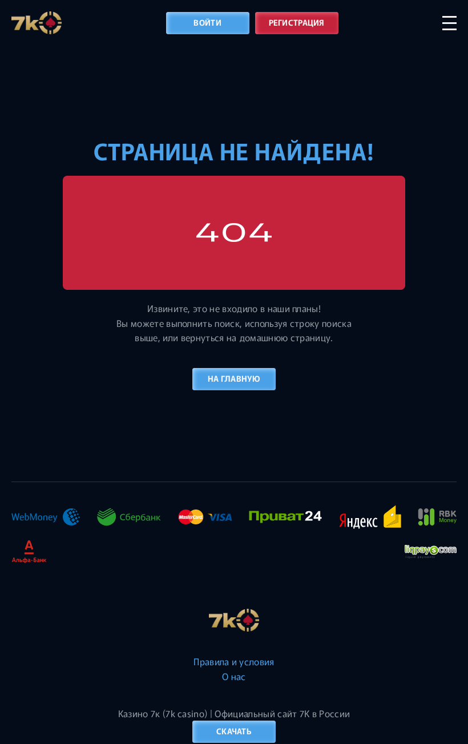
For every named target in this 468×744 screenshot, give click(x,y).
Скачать (234, 731)
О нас (234, 676)
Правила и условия (233, 661)
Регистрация (297, 22)
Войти (207, 22)
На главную (234, 378)
